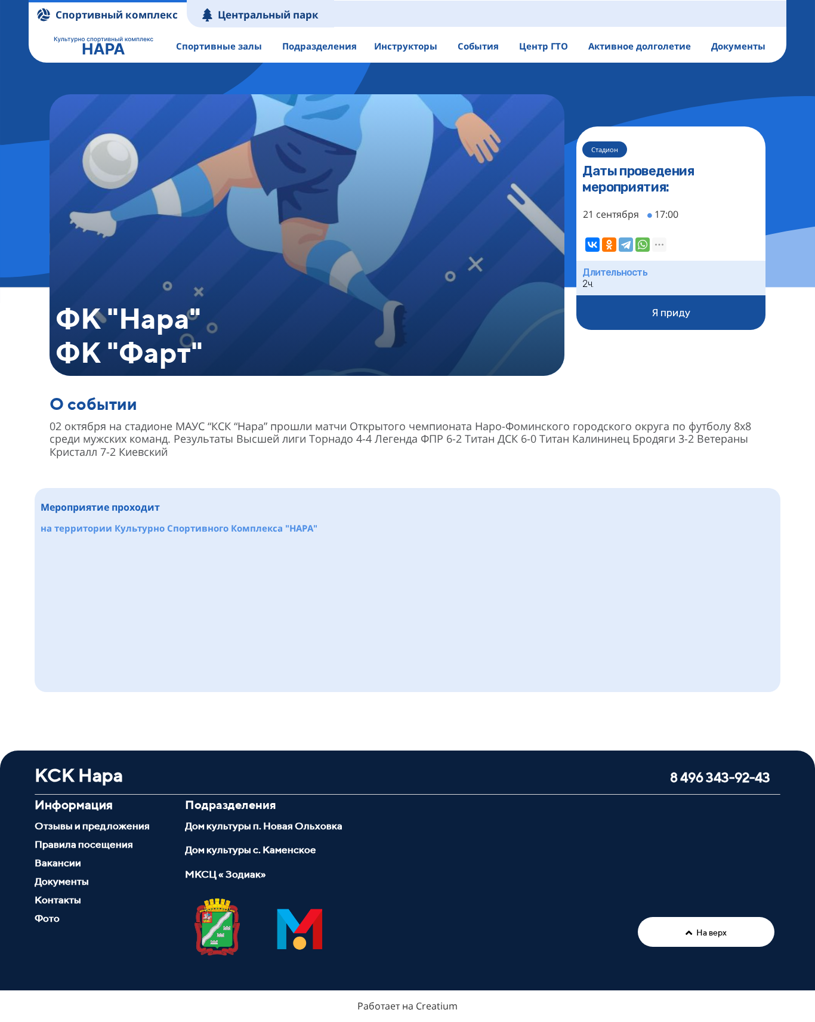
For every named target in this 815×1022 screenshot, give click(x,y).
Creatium (437, 1005)
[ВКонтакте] (592, 244)
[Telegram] (626, 244)
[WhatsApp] (642, 244)
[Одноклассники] (609, 244)
